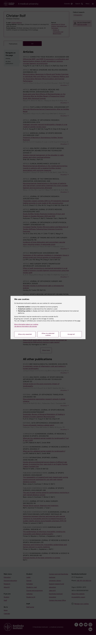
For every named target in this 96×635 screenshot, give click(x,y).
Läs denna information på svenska (25, 326)
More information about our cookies (26, 324)
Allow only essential (25, 334)
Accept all (71, 334)
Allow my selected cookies (48, 334)
